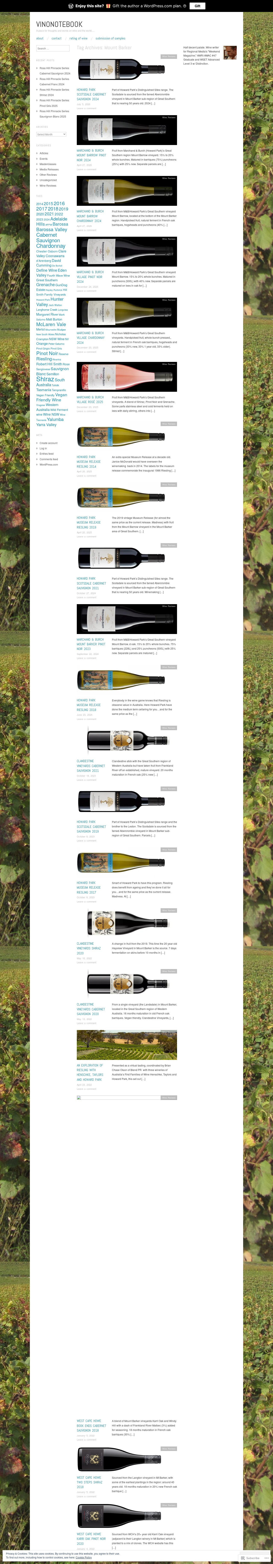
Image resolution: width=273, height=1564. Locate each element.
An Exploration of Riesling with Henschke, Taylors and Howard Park (90, 1072)
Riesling (44, 358)
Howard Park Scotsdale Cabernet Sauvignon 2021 (91, 583)
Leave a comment (86, 108)
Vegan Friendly (45, 395)
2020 (40, 213)
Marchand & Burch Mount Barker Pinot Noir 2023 (91, 644)
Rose (66, 364)
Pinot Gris (56, 348)
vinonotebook (59, 24)
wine (39, 414)
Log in (43, 448)
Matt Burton (54, 319)
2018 (53, 208)
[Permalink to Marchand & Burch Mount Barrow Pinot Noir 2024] (127, 131)
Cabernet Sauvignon (48, 237)
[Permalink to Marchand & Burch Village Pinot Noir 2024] (127, 253)
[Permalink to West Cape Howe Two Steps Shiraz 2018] (119, 1460)
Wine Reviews (169, 56)
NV (67, 339)
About (40, 38)
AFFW (48, 224)
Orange (42, 343)
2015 (48, 203)
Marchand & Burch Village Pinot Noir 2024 (90, 277)
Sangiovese (43, 369)
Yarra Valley (46, 424)
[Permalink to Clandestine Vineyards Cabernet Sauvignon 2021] (127, 742)
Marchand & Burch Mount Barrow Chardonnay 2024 (90, 216)
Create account (48, 443)
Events (44, 158)
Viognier (40, 405)
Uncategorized (48, 180)
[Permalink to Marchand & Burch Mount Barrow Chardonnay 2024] (127, 192)
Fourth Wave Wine (58, 275)
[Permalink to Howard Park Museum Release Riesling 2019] (121, 498)
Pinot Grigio (43, 348)
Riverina (56, 359)
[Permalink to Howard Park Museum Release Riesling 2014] (121, 437)
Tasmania (43, 389)
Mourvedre (51, 329)
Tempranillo (59, 390)
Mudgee (61, 329)
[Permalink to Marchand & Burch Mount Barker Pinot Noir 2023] (127, 620)
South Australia (50, 382)
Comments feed (49, 459)
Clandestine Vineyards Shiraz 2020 (89, 948)
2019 (63, 209)
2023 (39, 219)
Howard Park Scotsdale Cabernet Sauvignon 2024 (91, 94)
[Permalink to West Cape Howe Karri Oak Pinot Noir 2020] (119, 1517)
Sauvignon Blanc (52, 371)
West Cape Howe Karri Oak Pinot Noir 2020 (91, 1539)
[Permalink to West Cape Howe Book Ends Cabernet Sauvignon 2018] (127, 1256)
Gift (197, 5)
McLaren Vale (51, 324)
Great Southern (47, 280)
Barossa (60, 224)
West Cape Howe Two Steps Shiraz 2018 (89, 1482)
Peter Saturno (56, 344)
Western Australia (47, 407)
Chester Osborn (47, 251)
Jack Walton (55, 305)
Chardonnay (50, 245)
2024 (47, 219)
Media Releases (49, 169)
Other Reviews (48, 174)
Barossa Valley (51, 229)
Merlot (40, 329)
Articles (44, 153)
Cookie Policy (84, 1557)
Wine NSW (51, 414)
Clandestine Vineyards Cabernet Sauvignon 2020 (91, 1009)
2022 (59, 213)
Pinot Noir (47, 353)
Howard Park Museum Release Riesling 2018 (89, 705)
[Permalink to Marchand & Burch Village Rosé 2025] (127, 378)
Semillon (52, 373)
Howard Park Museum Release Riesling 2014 (89, 462)
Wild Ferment (59, 410)
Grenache (45, 284)
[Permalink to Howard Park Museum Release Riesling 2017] (121, 863)
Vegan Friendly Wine (51, 397)
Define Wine (46, 270)
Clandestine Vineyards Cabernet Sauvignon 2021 (91, 766)
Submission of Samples (110, 38)
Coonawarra (55, 255)
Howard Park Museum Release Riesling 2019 (89, 522)
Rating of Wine (78, 38)
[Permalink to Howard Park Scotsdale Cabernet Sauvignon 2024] (121, 70)
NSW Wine (56, 339)
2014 (39, 204)
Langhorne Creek (46, 310)
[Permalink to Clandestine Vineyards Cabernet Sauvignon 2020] (127, 985)
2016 (59, 203)
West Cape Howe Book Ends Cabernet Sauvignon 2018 (91, 1426)
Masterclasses (48, 164)
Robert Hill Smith (49, 363)
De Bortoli (57, 265)
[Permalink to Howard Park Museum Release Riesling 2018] (121, 681)
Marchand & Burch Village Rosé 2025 (90, 399)
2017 (41, 208)
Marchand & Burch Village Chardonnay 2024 (91, 338)
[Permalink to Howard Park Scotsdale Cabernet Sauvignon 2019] (121, 802)
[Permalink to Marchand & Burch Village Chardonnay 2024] (127, 313)
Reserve (63, 354)
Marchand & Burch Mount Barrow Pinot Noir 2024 (91, 155)
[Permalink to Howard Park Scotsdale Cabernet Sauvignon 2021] (121, 559)
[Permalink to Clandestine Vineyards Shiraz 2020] (127, 924)
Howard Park (43, 299)
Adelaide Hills (51, 221)
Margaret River (47, 314)
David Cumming (48, 263)
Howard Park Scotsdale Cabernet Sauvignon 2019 (91, 827)
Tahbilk (55, 385)
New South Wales (45, 334)
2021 (49, 214)
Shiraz (45, 378)
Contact (57, 38)
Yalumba (55, 419)
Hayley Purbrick (54, 290)
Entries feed (47, 453)
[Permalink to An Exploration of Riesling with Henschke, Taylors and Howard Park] (127, 1046)
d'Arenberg (43, 260)
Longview (63, 309)
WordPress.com (49, 464)
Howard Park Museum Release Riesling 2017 (89, 888)
